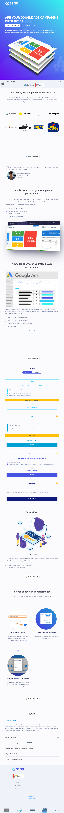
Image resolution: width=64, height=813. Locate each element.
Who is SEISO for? (11, 737)
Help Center (18, 785)
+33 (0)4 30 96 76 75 (32, 796)
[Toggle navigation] (57, 3)
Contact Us (32, 498)
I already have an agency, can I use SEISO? (18, 743)
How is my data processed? (13, 759)
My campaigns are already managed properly (19, 748)
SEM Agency (18, 789)
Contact (18, 782)
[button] (33, 81)
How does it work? (11, 720)
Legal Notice (32, 798)
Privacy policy (32, 801)
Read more (32, 330)
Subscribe (32, 474)
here (26, 640)
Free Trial (32, 444)
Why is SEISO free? (11, 754)
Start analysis (32, 407)
